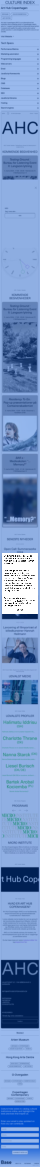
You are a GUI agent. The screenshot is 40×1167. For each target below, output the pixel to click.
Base (19, 600)
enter (20, 610)
